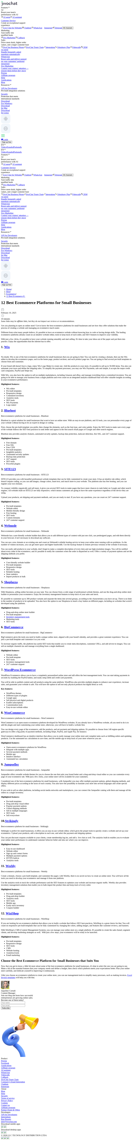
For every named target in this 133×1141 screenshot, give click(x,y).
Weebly (11, 866)
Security (4, 1096)
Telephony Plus (63, 47)
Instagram (48, 28)
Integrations (50, 47)
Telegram (58, 28)
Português (18, 147)
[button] (66, 7)
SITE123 (10, 469)
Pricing (4, 73)
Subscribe (6, 1008)
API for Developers (9, 1114)
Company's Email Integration (13, 1082)
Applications (6, 80)
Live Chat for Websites (12, 28)
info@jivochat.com (9, 1121)
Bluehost (10, 410)
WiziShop (12, 913)
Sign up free (6, 142)
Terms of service (8, 1098)
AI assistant (17, 17)
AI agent (6, 17)
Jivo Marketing (9, 38)
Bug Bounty (6, 1119)
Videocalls (76, 47)
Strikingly (11, 821)
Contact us (5, 1105)
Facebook (5, 1063)
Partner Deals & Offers (10, 1110)
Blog (3, 82)
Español (10, 147)
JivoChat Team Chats (35, 47)
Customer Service (8, 20)
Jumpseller (11, 764)
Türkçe (4, 147)
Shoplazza (11, 582)
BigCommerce (13, 627)
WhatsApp (37, 28)
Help (3, 78)
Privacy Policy (7, 1100)
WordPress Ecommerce (20, 669)
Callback (21, 38)
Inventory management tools (17, 617)
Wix (7, 347)
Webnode (10, 525)
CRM (85, 47)
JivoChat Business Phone (13, 47)
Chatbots (27, 28)
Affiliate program (8, 75)
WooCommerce (14, 712)
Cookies (4, 1103)
